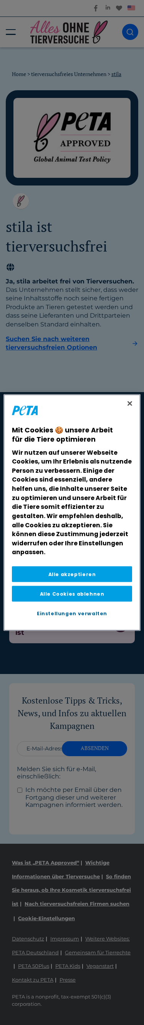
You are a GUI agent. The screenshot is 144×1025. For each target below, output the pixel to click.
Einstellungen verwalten (72, 613)
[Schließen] (129, 403)
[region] (71, 512)
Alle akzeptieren (72, 574)
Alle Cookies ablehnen (72, 594)
